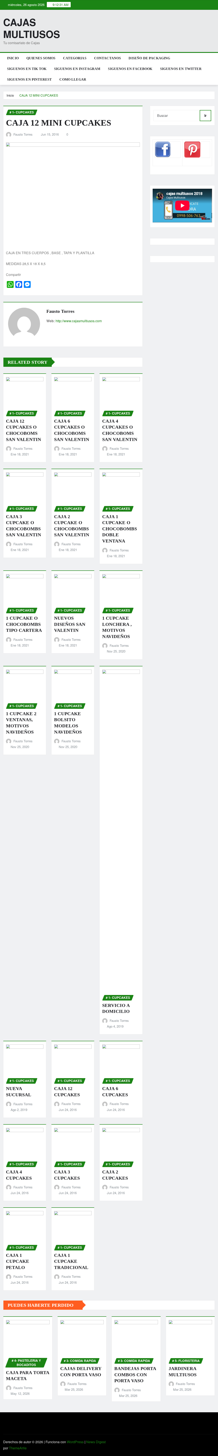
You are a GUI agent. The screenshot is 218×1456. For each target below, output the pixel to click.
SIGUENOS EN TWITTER (181, 69)
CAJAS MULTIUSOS (31, 28)
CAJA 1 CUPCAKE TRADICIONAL (71, 1261)
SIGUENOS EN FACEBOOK (130, 69)
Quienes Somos (40, 58)
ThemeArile (18, 1448)
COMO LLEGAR (72, 79)
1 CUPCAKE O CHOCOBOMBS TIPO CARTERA (24, 624)
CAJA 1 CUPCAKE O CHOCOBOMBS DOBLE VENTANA (119, 529)
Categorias (74, 58)
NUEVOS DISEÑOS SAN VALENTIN (69, 624)
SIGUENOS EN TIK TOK (26, 69)
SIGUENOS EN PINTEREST (29, 79)
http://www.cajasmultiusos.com (79, 320)
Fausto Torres (23, 134)
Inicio (13, 58)
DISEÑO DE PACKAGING (149, 58)
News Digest (96, 1441)
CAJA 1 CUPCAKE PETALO (17, 1261)
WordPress (75, 1441)
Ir (205, 115)
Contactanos (107, 58)
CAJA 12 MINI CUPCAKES (38, 95)
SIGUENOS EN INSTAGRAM (77, 69)
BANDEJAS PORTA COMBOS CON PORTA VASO (135, 1374)
